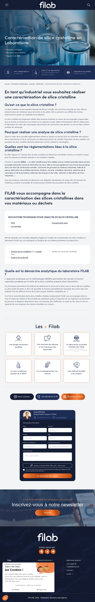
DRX (13, 223)
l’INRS (23, 162)
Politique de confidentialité (73, 565)
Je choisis (15, 590)
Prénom (51, 426)
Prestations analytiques (19, 84)
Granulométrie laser (60, 223)
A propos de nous (44, 560)
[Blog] (41, 551)
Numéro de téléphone (30, 442)
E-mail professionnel (54, 442)
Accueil (7, 84)
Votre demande (28, 451)
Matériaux (40, 84)
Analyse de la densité (19, 258)
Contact (70, 570)
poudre (39, 252)
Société (25, 434)
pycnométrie (16, 226)
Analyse (32, 84)
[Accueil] (47, 5)
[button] (5, 598)
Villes (69, 574)
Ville (49, 434)
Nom (25, 426)
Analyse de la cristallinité (21, 252)
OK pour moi (41, 590)
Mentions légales (74, 560)
